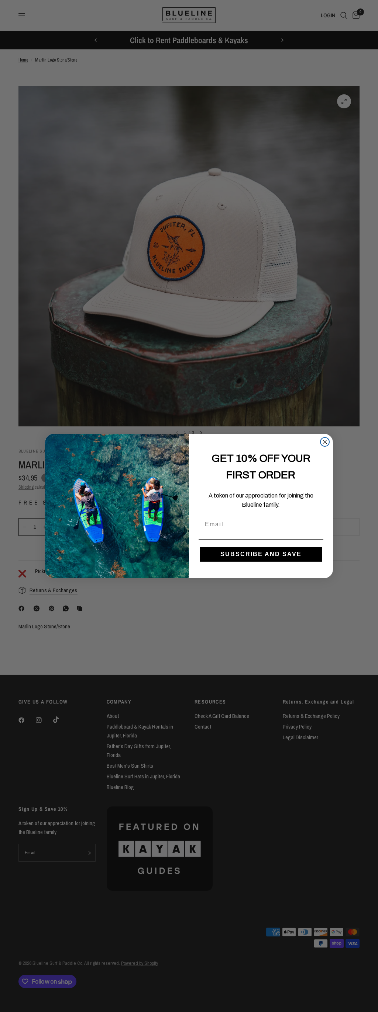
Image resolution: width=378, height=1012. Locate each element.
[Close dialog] (324, 441)
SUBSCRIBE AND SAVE (261, 554)
